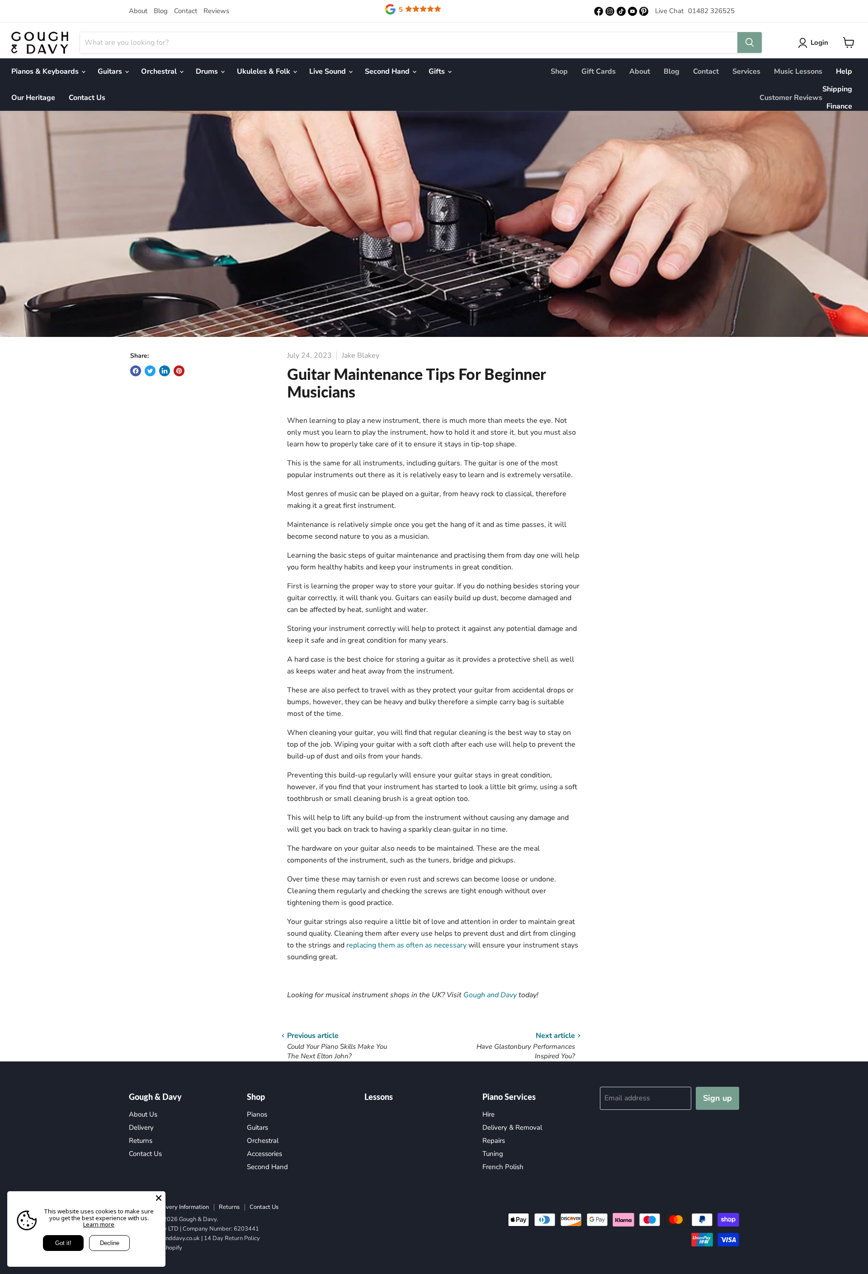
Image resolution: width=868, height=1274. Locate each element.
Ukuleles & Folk (264, 71)
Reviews (216, 10)
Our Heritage (33, 98)
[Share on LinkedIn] (164, 370)
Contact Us (87, 98)
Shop (559, 71)
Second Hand (388, 71)
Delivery (141, 1127)
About (138, 10)
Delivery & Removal (512, 1127)
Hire (488, 1114)
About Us (143, 1114)
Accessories (264, 1153)
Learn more (98, 1224)
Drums (208, 71)
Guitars (111, 71)
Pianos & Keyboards (45, 71)
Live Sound (328, 71)
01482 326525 (711, 10)
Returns (140, 1140)
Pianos (257, 1114)
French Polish (503, 1166)
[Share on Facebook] (135, 370)
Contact (185, 10)
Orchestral (160, 71)
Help (844, 71)
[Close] (158, 1198)
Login (819, 42)
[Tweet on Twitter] (150, 370)
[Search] (749, 42)
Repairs (493, 1140)
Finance (839, 106)
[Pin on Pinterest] (179, 370)
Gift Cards (598, 71)
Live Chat (669, 10)
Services (746, 71)
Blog (161, 10)
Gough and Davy (490, 995)
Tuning (492, 1153)
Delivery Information (182, 1207)
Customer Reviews (791, 98)
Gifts (438, 71)
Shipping (837, 89)
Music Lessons (798, 71)
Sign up (717, 1098)
